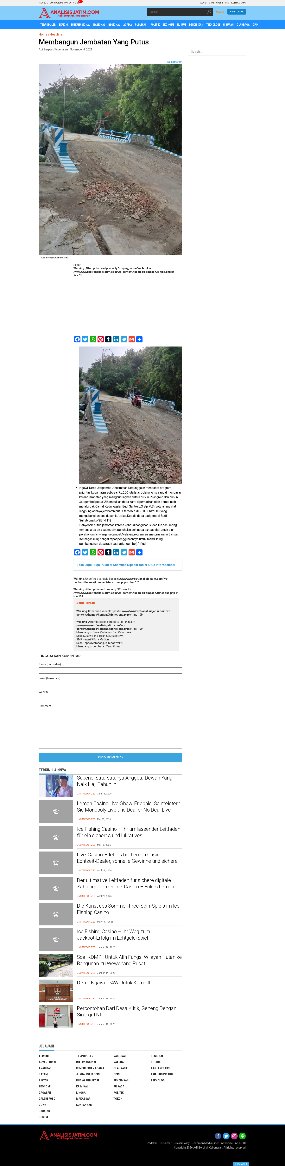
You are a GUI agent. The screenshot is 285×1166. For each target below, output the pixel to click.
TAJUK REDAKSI (160, 1068)
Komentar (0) (174, 61)
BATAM (43, 1074)
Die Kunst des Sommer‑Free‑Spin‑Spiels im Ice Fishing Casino (128, 909)
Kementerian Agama (90, 1068)
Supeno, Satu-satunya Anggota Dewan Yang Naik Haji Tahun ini (124, 781)
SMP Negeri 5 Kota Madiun (92, 639)
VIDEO (76, 3)
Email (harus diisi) (49, 678)
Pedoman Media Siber (205, 1143)
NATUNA (118, 1062)
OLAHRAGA (120, 1068)
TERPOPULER (84, 1056)
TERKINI (44, 1056)
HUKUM (43, 1117)
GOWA (42, 1105)
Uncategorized (86, 793)
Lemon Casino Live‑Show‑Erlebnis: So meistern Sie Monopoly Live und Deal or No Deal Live (128, 806)
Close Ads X (241, 1164)
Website (44, 692)
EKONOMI (45, 1086)
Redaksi (152, 1143)
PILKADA (118, 1086)
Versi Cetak (236, 11)
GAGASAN (45, 1092)
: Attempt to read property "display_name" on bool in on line (123, 272)
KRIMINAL (82, 1086)
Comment (45, 706)
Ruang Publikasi (87, 1080)
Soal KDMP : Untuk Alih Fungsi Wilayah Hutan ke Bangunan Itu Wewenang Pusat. (129, 960)
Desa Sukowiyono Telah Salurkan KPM (99, 635)
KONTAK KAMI (238, 3)
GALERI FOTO (223, 3)
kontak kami (84, 1105)
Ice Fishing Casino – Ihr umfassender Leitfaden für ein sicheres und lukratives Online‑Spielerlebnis (128, 835)
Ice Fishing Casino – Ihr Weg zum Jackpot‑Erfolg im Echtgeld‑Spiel (113, 935)
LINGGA (81, 1092)
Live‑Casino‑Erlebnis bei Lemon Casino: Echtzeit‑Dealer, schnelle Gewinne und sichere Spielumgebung (127, 861)
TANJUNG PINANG (162, 1074)
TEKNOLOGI (158, 1080)
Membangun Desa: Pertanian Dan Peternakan (104, 632)
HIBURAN (44, 1111)
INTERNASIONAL (86, 1062)
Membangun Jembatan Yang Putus (98, 646)
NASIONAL (119, 1056)
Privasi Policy (182, 1143)
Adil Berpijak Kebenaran (207, 1147)
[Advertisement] (127, 306)
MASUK (220, 12)
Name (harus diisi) (50, 664)
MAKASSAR (83, 1098)
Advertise (227, 1143)
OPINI (116, 1074)
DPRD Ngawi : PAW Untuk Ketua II (113, 983)
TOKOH (117, 1098)
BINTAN (43, 1080)
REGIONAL (157, 1056)
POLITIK (118, 1092)
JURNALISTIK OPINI (88, 1074)
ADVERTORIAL (207, 3)
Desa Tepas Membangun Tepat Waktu (99, 643)
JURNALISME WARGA (60, 3)
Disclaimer (165, 1143)
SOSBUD (43, 3)
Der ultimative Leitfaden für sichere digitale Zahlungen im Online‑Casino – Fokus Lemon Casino (125, 886)
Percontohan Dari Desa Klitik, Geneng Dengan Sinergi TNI (126, 1011)
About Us (240, 1143)
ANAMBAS (45, 1068)
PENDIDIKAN (121, 1080)
